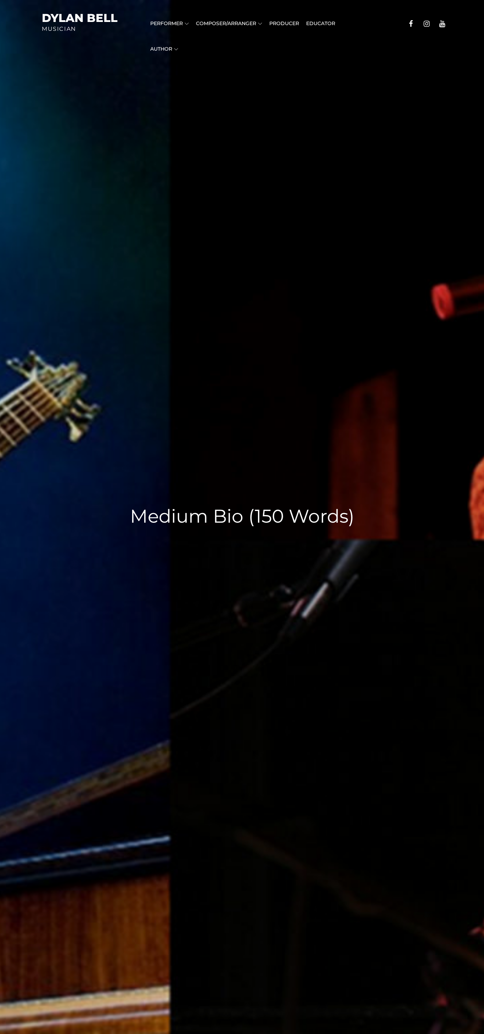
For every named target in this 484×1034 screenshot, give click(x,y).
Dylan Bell (80, 18)
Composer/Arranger (226, 23)
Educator (320, 23)
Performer (166, 23)
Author (161, 49)
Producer (284, 23)
